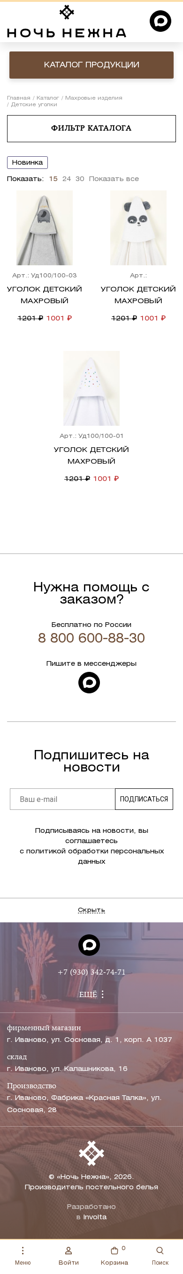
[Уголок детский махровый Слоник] (44, 227)
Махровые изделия (93, 98)
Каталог (48, 98)
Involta (95, 1218)
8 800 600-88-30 (91, 639)
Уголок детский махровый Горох (91, 462)
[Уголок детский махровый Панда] (138, 227)
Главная (18, 98)
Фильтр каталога (91, 128)
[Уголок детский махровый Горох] (91, 388)
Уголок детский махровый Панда (138, 301)
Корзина (114, 1256)
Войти (69, 1263)
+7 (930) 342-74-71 (91, 972)
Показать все (114, 179)
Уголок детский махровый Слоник (44, 301)
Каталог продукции (91, 65)
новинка (27, 163)
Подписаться (144, 799)
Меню (22, 1262)
